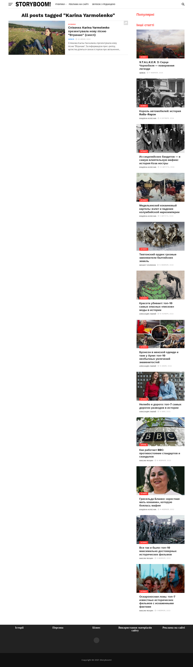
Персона (57, 627)
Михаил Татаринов (147, 265)
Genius (71, 39)
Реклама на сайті (79, 4)
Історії (19, 627)
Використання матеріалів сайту (135, 629)
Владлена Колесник (147, 118)
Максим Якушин (146, 461)
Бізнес (96, 627)
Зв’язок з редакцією (103, 4)
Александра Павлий (147, 314)
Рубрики (60, 4)
